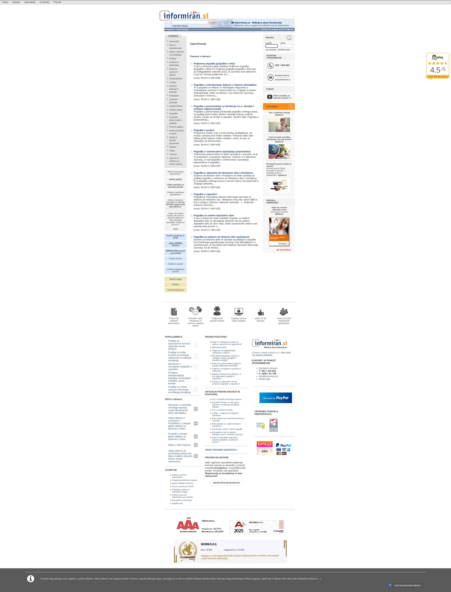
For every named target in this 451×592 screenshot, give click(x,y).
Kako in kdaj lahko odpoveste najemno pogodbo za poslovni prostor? (225, 439)
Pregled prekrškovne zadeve (184, 480)
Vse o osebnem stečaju (222, 410)
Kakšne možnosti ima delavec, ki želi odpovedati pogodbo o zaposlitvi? (226, 376)
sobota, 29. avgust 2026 (272, 29)
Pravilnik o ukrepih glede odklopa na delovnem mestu (177, 436)
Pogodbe (169, 29)
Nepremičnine (175, 106)
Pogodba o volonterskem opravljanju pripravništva (222, 151)
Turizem (173, 154)
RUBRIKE (173, 36)
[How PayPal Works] (275, 402)
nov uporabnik (271, 49)
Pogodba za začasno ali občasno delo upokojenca (221, 237)
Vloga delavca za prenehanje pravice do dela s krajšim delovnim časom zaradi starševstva (180, 456)
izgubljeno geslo (284, 49)
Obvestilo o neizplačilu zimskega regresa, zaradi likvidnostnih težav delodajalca (179, 409)
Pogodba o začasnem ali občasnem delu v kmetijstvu (223, 173)
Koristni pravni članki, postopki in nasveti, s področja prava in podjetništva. (278, 169)
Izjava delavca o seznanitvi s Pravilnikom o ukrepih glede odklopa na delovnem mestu (179, 423)
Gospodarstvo (175, 78)
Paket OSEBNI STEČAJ (182, 483)
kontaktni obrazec (282, 75)
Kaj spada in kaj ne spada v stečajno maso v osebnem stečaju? (227, 433)
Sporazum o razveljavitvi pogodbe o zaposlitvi (180, 367)
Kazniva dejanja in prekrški (173, 89)
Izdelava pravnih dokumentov (179, 476)
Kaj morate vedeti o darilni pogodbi (227, 429)
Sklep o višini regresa (179, 445)
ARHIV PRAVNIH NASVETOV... (221, 450)
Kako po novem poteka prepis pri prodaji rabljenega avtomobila (226, 364)
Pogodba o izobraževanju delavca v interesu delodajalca (225, 85)
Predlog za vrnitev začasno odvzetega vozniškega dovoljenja (179, 390)
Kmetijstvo (174, 96)
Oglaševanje (177, 503)
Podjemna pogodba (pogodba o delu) (214, 63)
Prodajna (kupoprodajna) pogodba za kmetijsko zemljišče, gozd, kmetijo (179, 378)
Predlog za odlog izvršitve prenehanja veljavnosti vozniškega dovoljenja (179, 356)
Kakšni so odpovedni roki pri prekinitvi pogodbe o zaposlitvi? (226, 383)
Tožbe (172, 151)
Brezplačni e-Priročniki (182, 500)
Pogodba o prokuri (204, 130)
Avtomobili (174, 41)
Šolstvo (172, 147)
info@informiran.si (282, 80)
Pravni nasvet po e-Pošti (183, 486)
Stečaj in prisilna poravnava (174, 140)
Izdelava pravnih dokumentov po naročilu (182, 496)
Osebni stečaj (175, 110)
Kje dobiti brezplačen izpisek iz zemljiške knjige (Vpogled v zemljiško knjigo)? (225, 358)
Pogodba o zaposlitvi (205, 194)
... (228, 74)
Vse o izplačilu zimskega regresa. (227, 399)
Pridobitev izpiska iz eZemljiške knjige (181, 490)
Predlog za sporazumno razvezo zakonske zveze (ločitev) (179, 345)
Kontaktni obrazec (268, 368)
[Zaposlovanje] (243, 299)
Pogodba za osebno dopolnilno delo (214, 215)
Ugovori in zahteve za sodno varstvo (175, 161)
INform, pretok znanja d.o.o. (267, 353)
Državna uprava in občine (173, 72)
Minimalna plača (219, 347)
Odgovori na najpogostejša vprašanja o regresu (223, 351)
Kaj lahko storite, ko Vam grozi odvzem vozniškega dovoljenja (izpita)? (225, 404)
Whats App (264, 379)
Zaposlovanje (182, 29)
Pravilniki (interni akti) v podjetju (175, 120)
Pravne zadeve (176, 127)
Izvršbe (172, 82)
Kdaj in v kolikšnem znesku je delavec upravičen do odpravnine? (227, 343)
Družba (172, 58)
